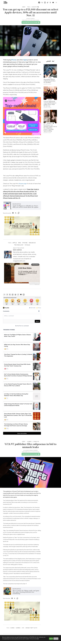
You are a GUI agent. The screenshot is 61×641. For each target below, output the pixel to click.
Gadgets (34, 7)
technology (18, 245)
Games (35, 441)
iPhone (24, 243)
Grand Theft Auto (31, 628)
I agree (51, 638)
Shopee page (23, 183)
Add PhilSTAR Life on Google (29, 22)
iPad (19, 243)
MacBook (32, 243)
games (12, 628)
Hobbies (29, 441)
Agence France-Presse (31, 450)
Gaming (18, 628)
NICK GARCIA (31, 18)
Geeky (23, 7)
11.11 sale (27, 245)
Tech (28, 7)
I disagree (55, 638)
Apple (25, 60)
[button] (56, 2)
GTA (23, 628)
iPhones (13, 60)
